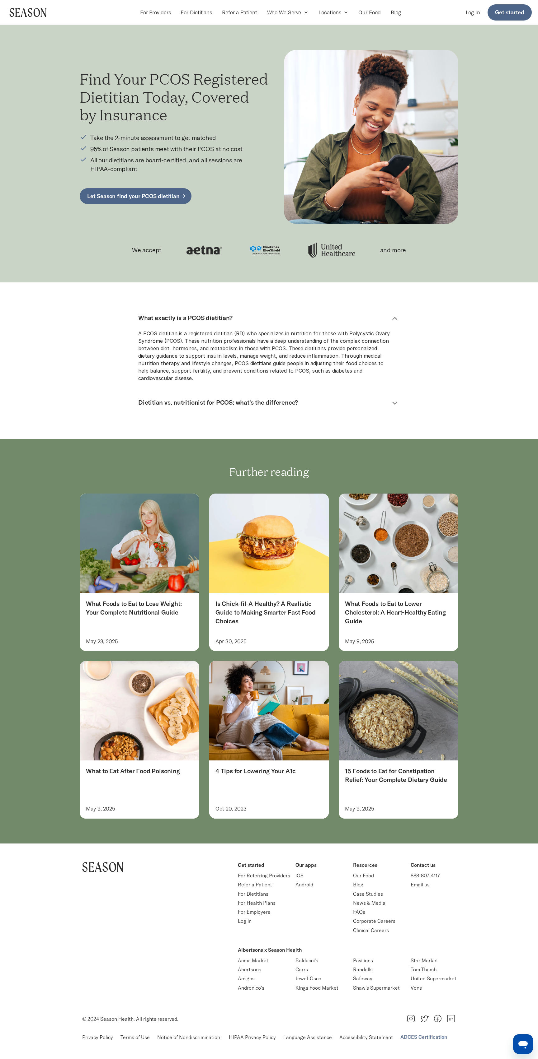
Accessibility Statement (366, 1037)
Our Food (369, 12)
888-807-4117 (425, 875)
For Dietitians (196, 12)
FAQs (359, 912)
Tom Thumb (424, 969)
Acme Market (253, 960)
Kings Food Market (316, 988)
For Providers (155, 12)
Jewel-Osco (308, 978)
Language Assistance (307, 1037)
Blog (396, 12)
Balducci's (306, 960)
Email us (420, 884)
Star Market (424, 960)
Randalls (363, 969)
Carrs (301, 969)
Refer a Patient (239, 12)
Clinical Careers (371, 930)
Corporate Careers (374, 921)
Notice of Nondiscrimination (189, 1037)
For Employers (254, 912)
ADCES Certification (423, 1036)
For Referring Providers (264, 875)
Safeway (362, 978)
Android (304, 884)
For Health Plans (257, 903)
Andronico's (251, 988)
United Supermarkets (435, 978)
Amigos (246, 978)
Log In (473, 12)
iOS (299, 875)
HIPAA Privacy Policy (252, 1037)
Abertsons (249, 969)
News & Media (369, 903)
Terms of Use (135, 1037)
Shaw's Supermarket (376, 988)
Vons (416, 988)
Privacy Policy (97, 1037)
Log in (245, 921)
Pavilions (363, 960)
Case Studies (368, 894)
